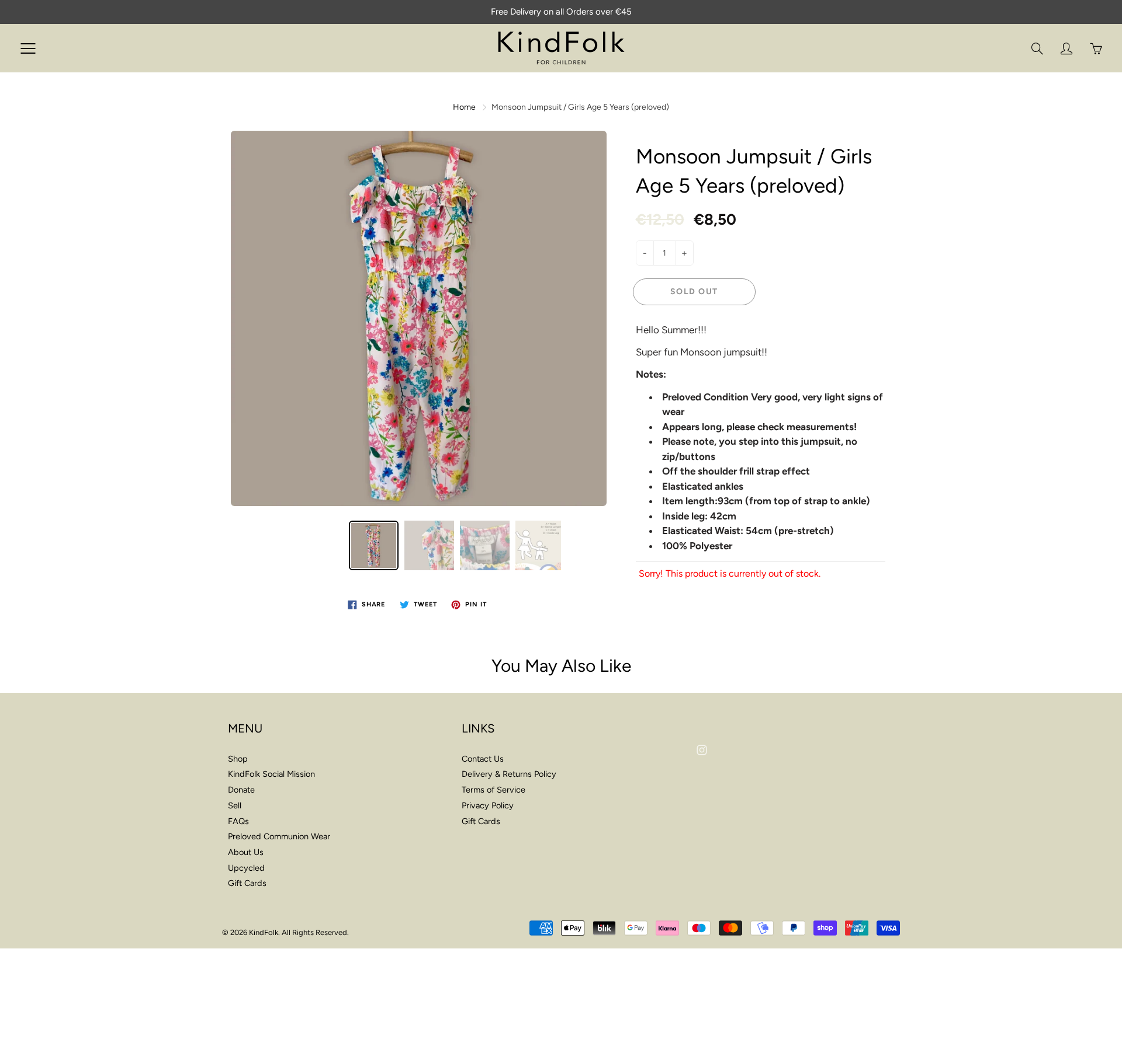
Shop (238, 759)
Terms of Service (493, 789)
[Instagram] (701, 749)
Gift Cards (247, 883)
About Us (246, 852)
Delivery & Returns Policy (509, 774)
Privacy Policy (488, 805)
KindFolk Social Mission (271, 774)
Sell (234, 805)
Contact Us (483, 759)
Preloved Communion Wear (279, 836)
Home (464, 107)
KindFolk (263, 932)
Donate (241, 789)
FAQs (238, 821)
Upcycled (246, 868)
